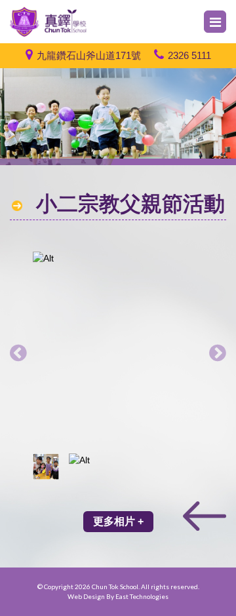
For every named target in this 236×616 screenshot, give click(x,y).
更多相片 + (118, 521)
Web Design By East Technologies (118, 596)
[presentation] (18, 353)
